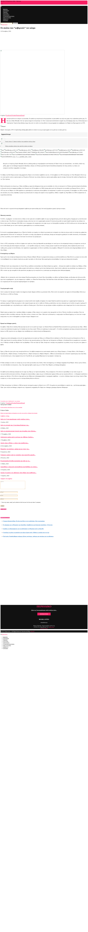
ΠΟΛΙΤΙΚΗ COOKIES (44, 628)
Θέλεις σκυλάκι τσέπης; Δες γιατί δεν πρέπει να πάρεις (19, 146)
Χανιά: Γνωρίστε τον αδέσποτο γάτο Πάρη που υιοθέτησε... (18, 472)
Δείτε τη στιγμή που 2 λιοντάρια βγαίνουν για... (15, 425)
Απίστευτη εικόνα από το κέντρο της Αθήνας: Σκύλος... (17, 437)
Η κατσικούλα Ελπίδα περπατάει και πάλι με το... (15, 461)
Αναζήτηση (15, 23)
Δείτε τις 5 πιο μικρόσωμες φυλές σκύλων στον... (15, 419)
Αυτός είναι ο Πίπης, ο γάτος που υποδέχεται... (15, 443)
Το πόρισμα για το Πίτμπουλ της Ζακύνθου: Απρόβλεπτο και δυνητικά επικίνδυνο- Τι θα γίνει (28, 525)
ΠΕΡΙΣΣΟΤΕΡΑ (44, 614)
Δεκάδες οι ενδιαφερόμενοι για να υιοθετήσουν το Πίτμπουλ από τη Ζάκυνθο (23, 528)
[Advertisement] (44, 41)
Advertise (5, 9)
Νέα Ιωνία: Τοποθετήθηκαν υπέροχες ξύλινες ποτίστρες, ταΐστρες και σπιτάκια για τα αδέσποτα (28, 536)
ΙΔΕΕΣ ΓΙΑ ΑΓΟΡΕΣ (7, 17)
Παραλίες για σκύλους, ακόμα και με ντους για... (15, 449)
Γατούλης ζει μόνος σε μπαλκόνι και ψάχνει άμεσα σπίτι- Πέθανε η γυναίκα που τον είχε (26, 532)
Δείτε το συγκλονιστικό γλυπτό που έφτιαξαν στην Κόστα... (18, 431)
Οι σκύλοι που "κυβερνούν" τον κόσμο (10, 401)
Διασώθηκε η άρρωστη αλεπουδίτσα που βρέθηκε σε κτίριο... (19, 467)
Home (4, 3)
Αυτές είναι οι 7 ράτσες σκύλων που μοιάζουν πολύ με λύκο (20, 141)
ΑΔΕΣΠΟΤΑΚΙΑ (6, 14)
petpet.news (51, 627)
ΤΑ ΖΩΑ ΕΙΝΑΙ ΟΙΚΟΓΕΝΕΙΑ (8, 16)
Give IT (32, 631)
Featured (5, 12)
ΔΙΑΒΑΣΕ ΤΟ (5, 19)
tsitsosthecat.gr (44, 622)
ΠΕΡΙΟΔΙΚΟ (5, 20)
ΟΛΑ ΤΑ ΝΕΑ (5, 13)
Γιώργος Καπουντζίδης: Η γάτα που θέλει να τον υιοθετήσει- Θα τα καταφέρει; (24, 521)
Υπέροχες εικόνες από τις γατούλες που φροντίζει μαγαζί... (18, 455)
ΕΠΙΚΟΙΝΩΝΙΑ (6, 10)
